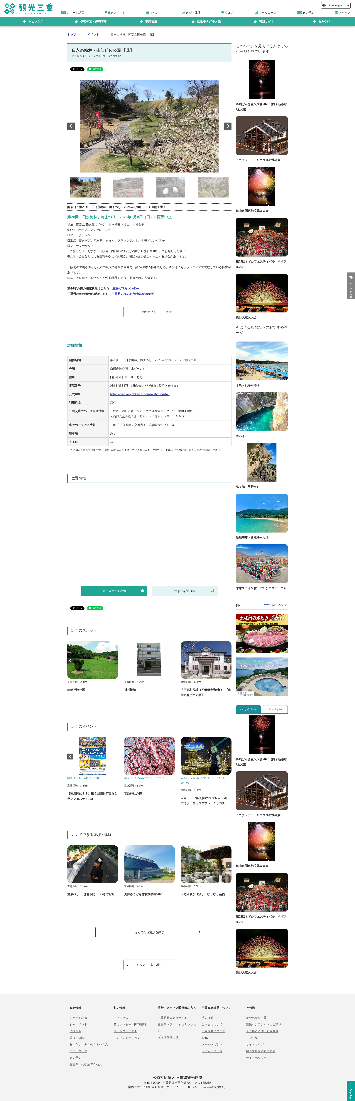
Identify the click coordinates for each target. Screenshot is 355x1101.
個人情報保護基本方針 (260, 1051)
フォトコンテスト (125, 1031)
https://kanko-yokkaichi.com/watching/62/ (140, 394)
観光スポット (78, 1024)
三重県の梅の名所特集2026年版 (131, 294)
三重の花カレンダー (125, 288)
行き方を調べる (184, 591)
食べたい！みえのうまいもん (89, 1044)
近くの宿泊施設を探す (149, 932)
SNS (205, 1037)
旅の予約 (75, 1057)
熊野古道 (151, 21)
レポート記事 (78, 1017)
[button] (227, 126)
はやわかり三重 (256, 1017)
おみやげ (324, 21)
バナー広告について (275, 604)
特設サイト (266, 21)
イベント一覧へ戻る (149, 965)
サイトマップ (255, 1044)
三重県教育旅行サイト (172, 1017)
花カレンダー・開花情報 (130, 1024)
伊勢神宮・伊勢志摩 (93, 21)
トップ (71, 34)
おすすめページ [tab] (248, 709)
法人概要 (208, 1017)
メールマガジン (212, 1044)
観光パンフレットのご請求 (263, 1024)
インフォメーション (127, 1037)
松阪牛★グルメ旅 (209, 21)
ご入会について (212, 1024)
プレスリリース (168, 1037)
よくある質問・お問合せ (262, 1031)
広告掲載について (213, 1031)
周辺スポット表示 (114, 591)
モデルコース (78, 1051)
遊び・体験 (77, 1037)
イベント (93, 34)
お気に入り (155, 312)
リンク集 (252, 1037)
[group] (92, 668)
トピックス (35, 21)
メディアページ (212, 1051)
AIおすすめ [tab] (275, 709)
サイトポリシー (256, 1057)
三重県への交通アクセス (86, 1064)
